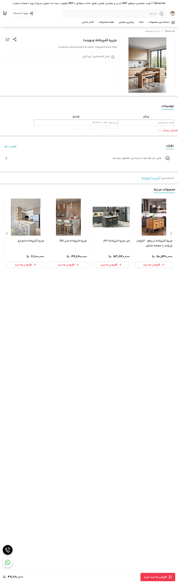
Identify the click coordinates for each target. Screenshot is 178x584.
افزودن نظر (10, 146)
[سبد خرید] (5, 13)
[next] (7, 233)
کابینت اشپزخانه (152, 31)
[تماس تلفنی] (8, 550)
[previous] (171, 233)
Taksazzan (169, 31)
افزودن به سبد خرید (155, 577)
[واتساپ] (8, 562)
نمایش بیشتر (170, 130)
